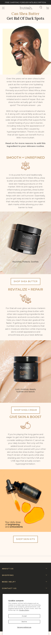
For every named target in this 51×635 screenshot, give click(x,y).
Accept (24, 616)
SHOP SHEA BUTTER (26, 281)
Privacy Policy (24, 610)
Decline (24, 622)
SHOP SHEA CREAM (25, 410)
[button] (40, 7)
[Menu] (3, 8)
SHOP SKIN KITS (25, 539)
